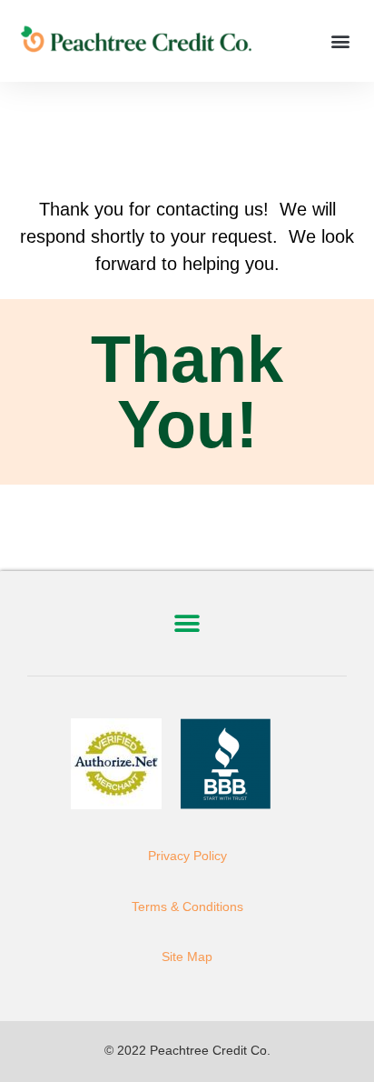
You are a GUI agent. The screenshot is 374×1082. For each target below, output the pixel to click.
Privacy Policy (187, 855)
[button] (341, 41)
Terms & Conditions (187, 906)
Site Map (187, 956)
